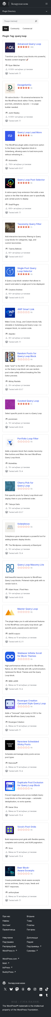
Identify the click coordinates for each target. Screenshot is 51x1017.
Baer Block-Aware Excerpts (25, 869)
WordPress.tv (9, 950)
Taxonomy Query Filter (29, 224)
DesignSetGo (24, 85)
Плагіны (30, 925)
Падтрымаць (34, 946)
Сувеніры (32, 950)
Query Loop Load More (29, 132)
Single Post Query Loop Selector (26, 269)
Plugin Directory (9, 11)
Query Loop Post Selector (31, 179)
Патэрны (31, 929)
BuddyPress (9, 972)
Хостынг (6, 925)
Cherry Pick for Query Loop (25, 484)
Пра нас (6, 916)
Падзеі (30, 942)
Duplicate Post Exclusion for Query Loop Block (30, 784)
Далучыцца (32, 937)
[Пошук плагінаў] (36, 21)
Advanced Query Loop (29, 44)
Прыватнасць (8, 929)
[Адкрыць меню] (47, 3)
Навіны (5, 921)
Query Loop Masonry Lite (30, 564)
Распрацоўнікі (9, 946)
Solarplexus (23, 523)
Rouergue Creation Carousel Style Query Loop (31, 702)
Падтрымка (7, 942)
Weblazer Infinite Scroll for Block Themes (29, 654)
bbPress (7, 967)
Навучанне (7, 937)
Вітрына (30, 916)
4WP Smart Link (25, 309)
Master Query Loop (27, 609)
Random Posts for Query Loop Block (26, 355)
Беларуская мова (16, 983)
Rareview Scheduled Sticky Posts (28, 743)
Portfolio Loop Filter (27, 438)
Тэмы (29, 921)
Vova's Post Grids (26, 826)
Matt (5, 963)
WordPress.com (10, 959)
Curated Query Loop (28, 401)
